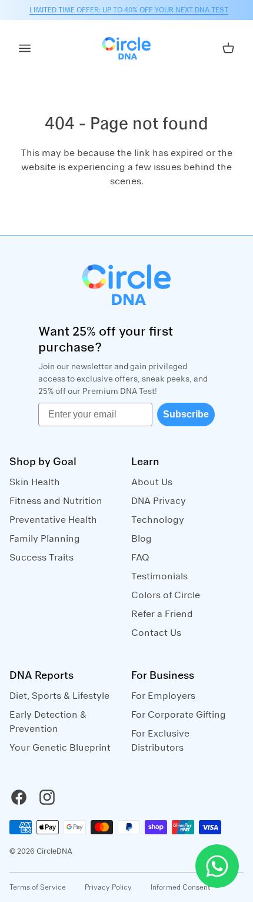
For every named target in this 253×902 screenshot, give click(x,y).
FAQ (140, 557)
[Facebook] (18, 797)
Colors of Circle (165, 595)
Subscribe (186, 414)
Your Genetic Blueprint (60, 747)
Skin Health (34, 482)
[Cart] (228, 48)
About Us (151, 482)
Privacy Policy (108, 887)
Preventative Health (53, 520)
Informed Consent (181, 887)
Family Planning (44, 538)
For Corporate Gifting (178, 714)
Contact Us (156, 633)
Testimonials (159, 576)
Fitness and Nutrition (55, 501)
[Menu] (25, 48)
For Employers (163, 696)
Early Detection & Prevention (47, 722)
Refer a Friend (162, 614)
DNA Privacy (158, 501)
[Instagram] (47, 797)
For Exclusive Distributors (160, 740)
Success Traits (41, 557)
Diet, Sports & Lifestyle (59, 696)
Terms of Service (37, 887)
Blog (141, 538)
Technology (157, 520)
